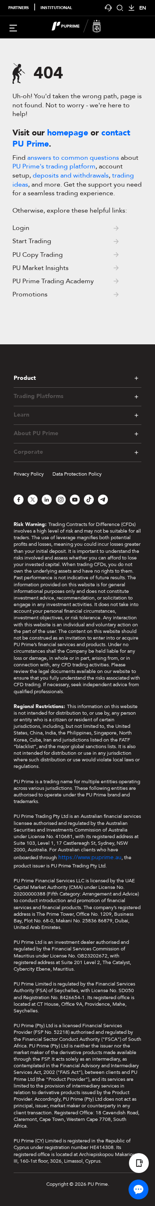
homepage (67, 132)
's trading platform (53, 166)
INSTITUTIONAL (56, 7)
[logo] (83, 27)
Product (25, 378)
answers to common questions (73, 157)
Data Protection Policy (77, 474)
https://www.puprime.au (90, 857)
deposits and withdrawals (71, 175)
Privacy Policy (29, 474)
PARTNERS (18, 7)
